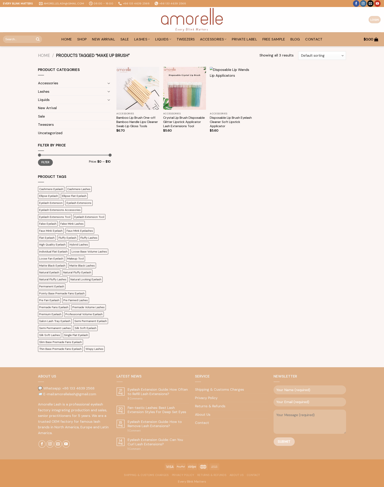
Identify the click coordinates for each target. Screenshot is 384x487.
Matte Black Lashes (82, 265)
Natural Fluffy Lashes (52, 279)
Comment (134, 430)
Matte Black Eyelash (52, 265)
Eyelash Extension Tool (89, 217)
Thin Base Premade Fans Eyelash (60, 349)
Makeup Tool (75, 258)
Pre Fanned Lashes (75, 300)
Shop (82, 39)
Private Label (244, 39)
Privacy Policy (206, 397)
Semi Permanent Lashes (55, 328)
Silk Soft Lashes (49, 335)
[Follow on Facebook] (356, 3)
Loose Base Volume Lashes (89, 251)
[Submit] (38, 39)
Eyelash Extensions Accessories (60, 210)
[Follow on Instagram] (363, 3)
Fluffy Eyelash (67, 237)
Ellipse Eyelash (48, 196)
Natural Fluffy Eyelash (77, 272)
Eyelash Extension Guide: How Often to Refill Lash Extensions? (158, 391)
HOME (66, 39)
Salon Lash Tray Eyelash (54, 321)
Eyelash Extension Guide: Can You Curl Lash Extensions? (155, 442)
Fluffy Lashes (88, 237)
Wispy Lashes (94, 349)
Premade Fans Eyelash (53, 307)
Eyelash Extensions (79, 203)
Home (44, 55)
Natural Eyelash (49, 272)
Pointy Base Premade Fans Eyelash (62, 293)
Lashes (140, 39)
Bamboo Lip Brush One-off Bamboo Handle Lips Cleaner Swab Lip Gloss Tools (137, 122)
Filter (45, 162)
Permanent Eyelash (51, 286)
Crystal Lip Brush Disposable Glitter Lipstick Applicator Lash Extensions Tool (184, 122)
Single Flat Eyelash (76, 335)
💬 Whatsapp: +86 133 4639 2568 (66, 388)
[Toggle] (108, 83)
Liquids (162, 39)
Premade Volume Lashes (88, 307)
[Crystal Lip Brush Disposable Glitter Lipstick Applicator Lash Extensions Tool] (184, 88)
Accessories (212, 39)
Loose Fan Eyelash (51, 258)
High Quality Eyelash (52, 244)
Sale (124, 39)
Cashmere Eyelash (51, 189)
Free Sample (273, 39)
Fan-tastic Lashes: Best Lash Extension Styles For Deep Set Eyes (157, 410)
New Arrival (103, 39)
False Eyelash (47, 223)
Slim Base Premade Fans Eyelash (60, 342)
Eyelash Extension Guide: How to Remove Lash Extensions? (155, 424)
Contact (314, 39)
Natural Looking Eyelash (85, 279)
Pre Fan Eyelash (49, 300)
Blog (295, 39)
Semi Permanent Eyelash (90, 321)
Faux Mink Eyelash (51, 230)
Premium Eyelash (50, 314)
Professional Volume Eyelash (84, 314)
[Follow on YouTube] (377, 3)
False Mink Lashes (72, 223)
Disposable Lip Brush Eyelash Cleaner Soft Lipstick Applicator (231, 122)
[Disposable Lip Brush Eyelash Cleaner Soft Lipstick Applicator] (231, 88)
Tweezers (186, 39)
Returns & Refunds (210, 406)
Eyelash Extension (51, 203)
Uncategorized (50, 133)
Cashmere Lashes (78, 189)
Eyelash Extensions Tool (54, 217)
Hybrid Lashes (79, 244)
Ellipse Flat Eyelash (74, 196)
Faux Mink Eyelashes (80, 230)
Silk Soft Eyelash (85, 328)
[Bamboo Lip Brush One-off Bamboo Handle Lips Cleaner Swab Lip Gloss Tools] (137, 88)
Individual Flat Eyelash (53, 251)
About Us (202, 414)
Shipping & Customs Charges (219, 389)
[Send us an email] (370, 3)
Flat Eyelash (47, 237)
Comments (135, 398)
